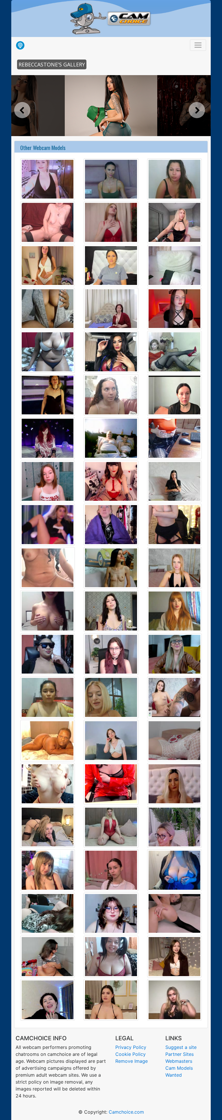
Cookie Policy (130, 1054)
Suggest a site (181, 1047)
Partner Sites (179, 1054)
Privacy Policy (130, 1047)
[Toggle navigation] (198, 45)
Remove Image (131, 1061)
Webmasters (178, 1061)
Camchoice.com (126, 1112)
